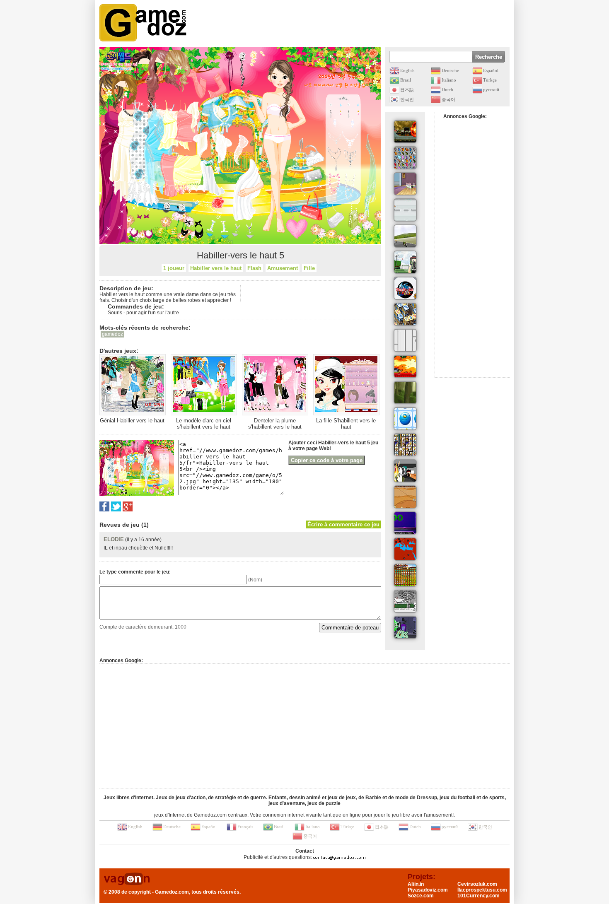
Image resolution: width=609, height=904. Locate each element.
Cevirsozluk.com (477, 884)
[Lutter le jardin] (405, 262)
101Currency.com (478, 896)
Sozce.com (421, 896)
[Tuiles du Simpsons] (405, 444)
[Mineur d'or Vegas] (405, 497)
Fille (309, 268)
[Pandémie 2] (405, 549)
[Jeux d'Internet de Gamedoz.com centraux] (142, 22)
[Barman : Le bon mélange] (405, 366)
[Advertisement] (359, 22)
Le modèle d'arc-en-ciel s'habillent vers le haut (203, 423)
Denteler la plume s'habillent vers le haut (275, 423)
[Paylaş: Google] (128, 506)
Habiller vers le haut (216, 268)
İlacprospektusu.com (482, 890)
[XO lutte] (405, 418)
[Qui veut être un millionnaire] (405, 523)
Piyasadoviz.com (428, 890)
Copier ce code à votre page (326, 460)
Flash (254, 268)
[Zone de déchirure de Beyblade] (405, 288)
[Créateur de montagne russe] (405, 575)
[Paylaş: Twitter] (116, 506)
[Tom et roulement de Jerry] (405, 183)
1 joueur (173, 268)
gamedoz (112, 334)
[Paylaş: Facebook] (104, 506)
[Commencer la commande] (405, 236)
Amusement (282, 268)
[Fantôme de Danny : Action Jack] (405, 627)
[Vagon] (127, 880)
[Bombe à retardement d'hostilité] (405, 470)
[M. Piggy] (405, 210)
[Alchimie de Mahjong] (405, 314)
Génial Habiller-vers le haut (132, 420)
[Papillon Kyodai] (405, 157)
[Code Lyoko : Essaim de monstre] (405, 392)
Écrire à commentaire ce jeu (343, 524)
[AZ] (405, 340)
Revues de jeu (119, 524)
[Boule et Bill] (405, 601)
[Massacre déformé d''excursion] (405, 131)
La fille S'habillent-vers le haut (346, 423)
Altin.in (416, 884)
